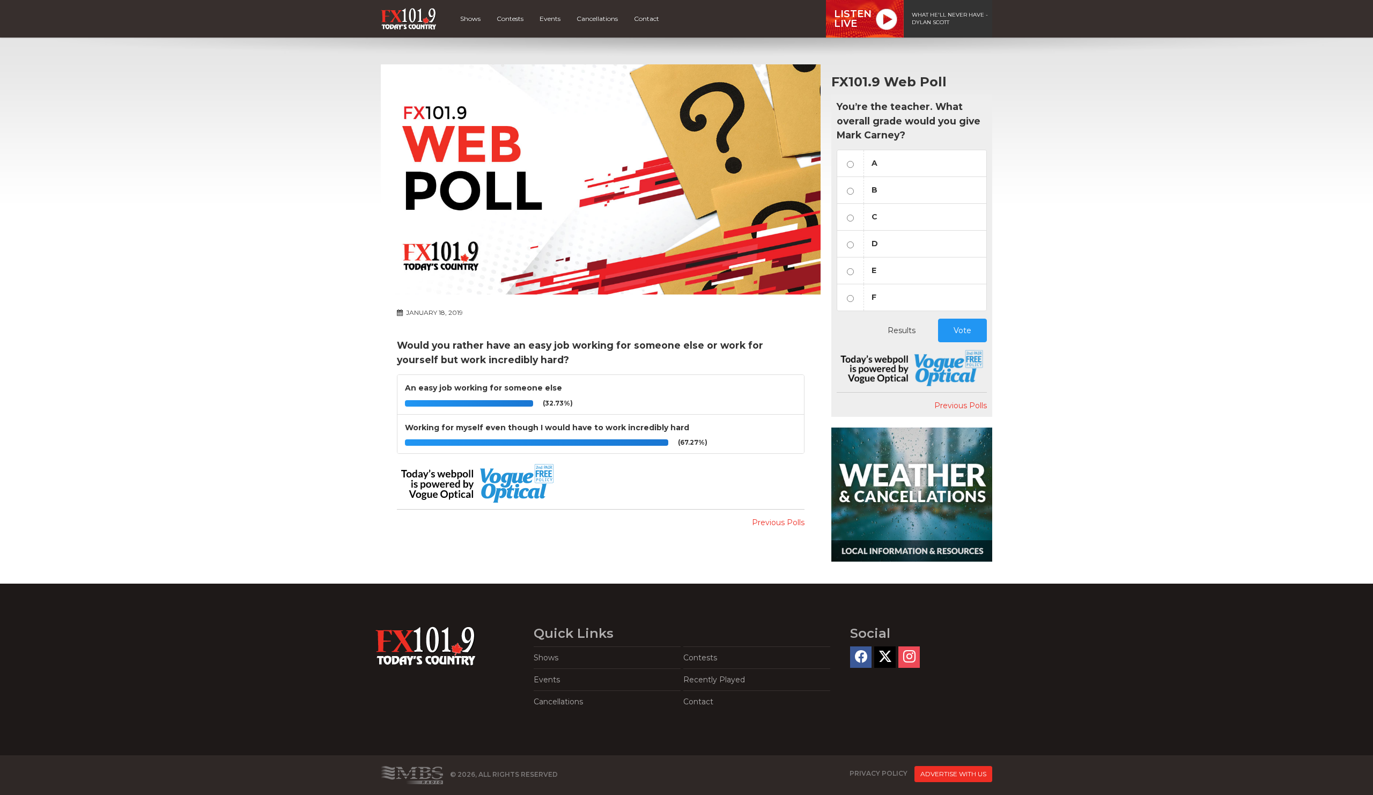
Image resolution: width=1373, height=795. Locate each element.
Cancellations (597, 18)
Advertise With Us (953, 774)
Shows (470, 18)
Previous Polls (778, 522)
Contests (510, 18)
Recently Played (714, 679)
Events (550, 18)
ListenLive (853, 19)
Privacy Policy (878, 773)
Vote (962, 330)
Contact (646, 18)
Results (902, 330)
